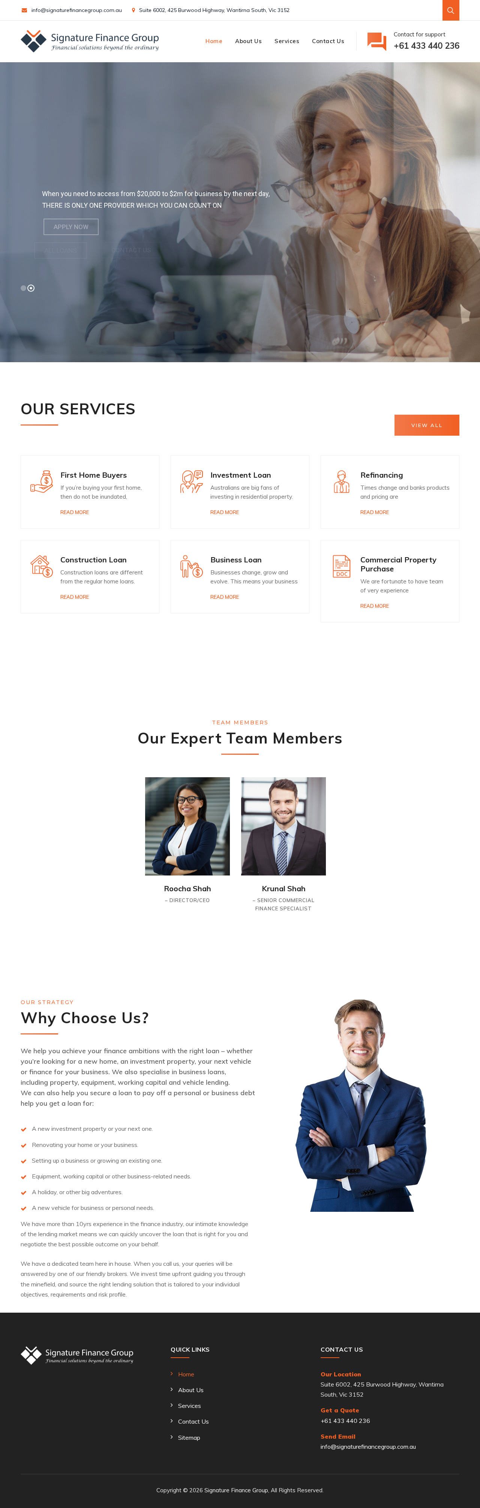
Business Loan (236, 559)
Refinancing (381, 475)
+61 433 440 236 (345, 1420)
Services (286, 41)
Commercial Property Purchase (398, 564)
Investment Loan (240, 475)
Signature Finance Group (236, 1490)
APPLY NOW (71, 227)
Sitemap (189, 1437)
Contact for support (426, 41)
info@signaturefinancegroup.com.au (77, 10)
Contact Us (328, 41)
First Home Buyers (93, 475)
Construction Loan (93, 559)
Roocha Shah (187, 888)
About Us (248, 41)
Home (214, 41)
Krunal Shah (284, 888)
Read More (74, 512)
